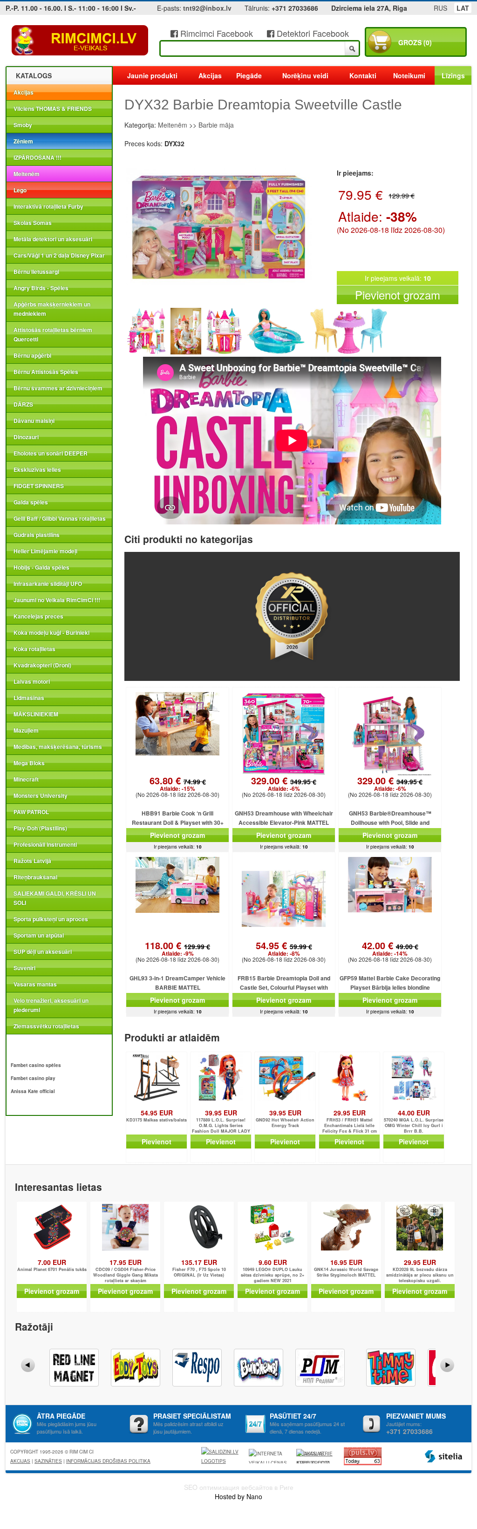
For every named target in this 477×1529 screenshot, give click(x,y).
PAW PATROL (31, 812)
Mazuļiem (26, 730)
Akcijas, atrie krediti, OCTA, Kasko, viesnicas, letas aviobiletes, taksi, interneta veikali (314, 1456)
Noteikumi (409, 75)
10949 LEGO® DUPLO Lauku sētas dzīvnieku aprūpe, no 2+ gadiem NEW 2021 (272, 1275)
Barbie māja (216, 124)
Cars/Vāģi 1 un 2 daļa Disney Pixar (59, 255)
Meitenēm (27, 174)
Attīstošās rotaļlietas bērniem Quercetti (53, 334)
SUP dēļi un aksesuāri (43, 951)
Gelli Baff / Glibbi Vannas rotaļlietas (60, 518)
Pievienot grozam (397, 294)
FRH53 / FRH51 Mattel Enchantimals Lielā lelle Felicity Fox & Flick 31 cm (349, 1125)
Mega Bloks (29, 763)
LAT (463, 8)
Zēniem (23, 141)
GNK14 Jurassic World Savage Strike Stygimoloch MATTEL (346, 1272)
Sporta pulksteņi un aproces (51, 919)
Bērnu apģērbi (32, 355)
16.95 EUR (346, 1262)
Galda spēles (31, 502)
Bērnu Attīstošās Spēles (46, 371)
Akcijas (24, 92)
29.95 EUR (350, 1112)
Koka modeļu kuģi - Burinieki (51, 632)
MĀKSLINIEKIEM (36, 714)
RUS (440, 8)
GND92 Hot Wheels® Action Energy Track (285, 1122)
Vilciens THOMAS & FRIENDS (53, 108)
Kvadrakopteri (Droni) (42, 665)
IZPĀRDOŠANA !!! (37, 157)
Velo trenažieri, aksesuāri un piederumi (51, 1005)
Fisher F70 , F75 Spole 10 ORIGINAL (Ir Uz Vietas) (199, 1272)
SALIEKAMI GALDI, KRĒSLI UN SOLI (55, 898)
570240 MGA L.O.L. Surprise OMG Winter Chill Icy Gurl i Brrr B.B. (413, 1125)
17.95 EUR (125, 1262)
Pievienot (156, 1141)
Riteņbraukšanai (35, 877)
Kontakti (362, 75)
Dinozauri (26, 437)
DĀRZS (23, 404)
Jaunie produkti (152, 75)
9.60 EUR (273, 1262)
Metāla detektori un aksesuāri (53, 239)
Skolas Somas (33, 222)
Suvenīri (24, 968)
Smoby (23, 125)
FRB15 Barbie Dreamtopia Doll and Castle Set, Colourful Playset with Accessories (284, 987)
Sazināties (48, 1461)
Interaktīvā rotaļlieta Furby (48, 206)
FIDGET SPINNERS (39, 486)
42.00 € (390, 949)
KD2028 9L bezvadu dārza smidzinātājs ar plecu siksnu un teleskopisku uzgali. (420, 1275)
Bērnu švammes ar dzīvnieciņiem (58, 388)
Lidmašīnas (29, 697)
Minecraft (26, 779)
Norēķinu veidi (305, 75)
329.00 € (283, 784)
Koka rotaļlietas (34, 649)
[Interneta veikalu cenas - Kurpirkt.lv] (269, 1456)
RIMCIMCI (80, 40)
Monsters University (41, 795)
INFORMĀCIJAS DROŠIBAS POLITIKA (108, 1461)
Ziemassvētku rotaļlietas (46, 1026)
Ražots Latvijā (32, 860)
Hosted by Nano (238, 1496)
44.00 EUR (414, 1112)
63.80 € (178, 784)
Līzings (453, 75)
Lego (20, 190)
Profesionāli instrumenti (45, 844)
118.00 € (177, 949)
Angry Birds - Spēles (41, 288)
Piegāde (249, 75)
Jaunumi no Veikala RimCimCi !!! (57, 600)
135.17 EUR (199, 1262)
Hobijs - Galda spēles (41, 567)
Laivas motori (32, 681)
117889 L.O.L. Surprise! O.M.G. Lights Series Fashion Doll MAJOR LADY (221, 1125)
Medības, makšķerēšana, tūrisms (58, 746)
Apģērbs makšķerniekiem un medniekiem (52, 309)
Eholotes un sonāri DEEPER (51, 453)
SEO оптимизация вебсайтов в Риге (238, 1487)
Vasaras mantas (35, 984)
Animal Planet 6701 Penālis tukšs (52, 1269)
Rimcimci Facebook (215, 33)
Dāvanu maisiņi (34, 420)
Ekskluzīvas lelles (37, 469)
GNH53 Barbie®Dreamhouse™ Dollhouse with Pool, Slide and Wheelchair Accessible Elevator (390, 822)
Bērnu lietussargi (36, 271)
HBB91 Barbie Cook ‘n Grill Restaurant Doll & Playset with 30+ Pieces (178, 822)
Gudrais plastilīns (37, 534)
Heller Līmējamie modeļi (45, 551)
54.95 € (284, 949)
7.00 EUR (52, 1262)
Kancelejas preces (38, 616)
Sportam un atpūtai (39, 935)
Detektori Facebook (311, 33)
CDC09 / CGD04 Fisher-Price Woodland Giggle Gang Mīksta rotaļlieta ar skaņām (125, 1275)
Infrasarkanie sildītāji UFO (48, 583)
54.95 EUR (157, 1112)
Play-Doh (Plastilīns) (40, 828)
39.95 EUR (221, 1112)
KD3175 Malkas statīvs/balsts (156, 1120)
